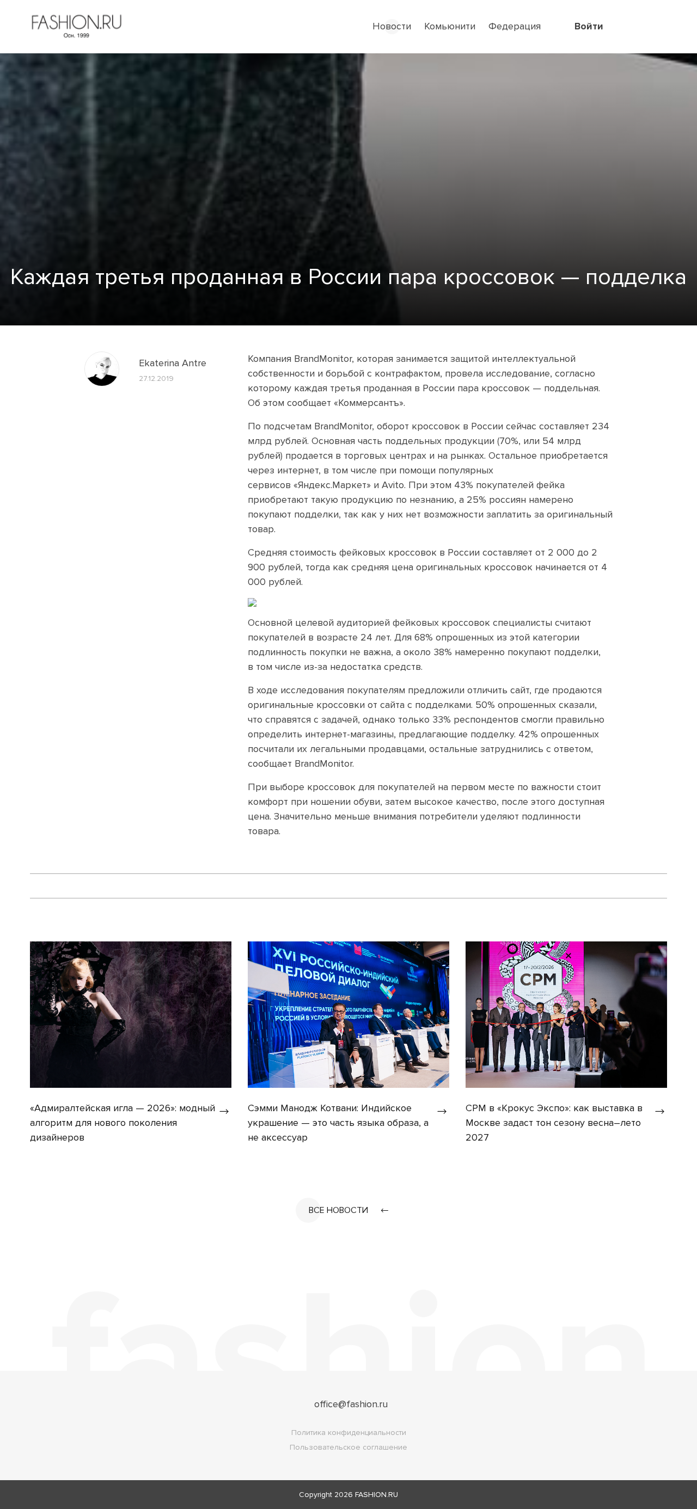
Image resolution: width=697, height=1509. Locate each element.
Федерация (514, 26)
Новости (391, 26)
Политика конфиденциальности (348, 1432)
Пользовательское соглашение (348, 1447)
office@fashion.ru (351, 1404)
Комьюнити (449, 26)
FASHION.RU (376, 1494)
